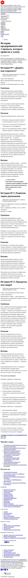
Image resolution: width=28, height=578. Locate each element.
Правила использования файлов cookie (11, 12)
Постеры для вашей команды (11, 452)
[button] (2, 31)
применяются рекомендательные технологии (14, 560)
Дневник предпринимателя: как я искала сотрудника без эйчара (14, 448)
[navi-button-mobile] (2, 36)
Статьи (5, 39)
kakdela (19, 183)
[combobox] (7, 573)
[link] (3, 28)
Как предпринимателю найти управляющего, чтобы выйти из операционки (11, 459)
